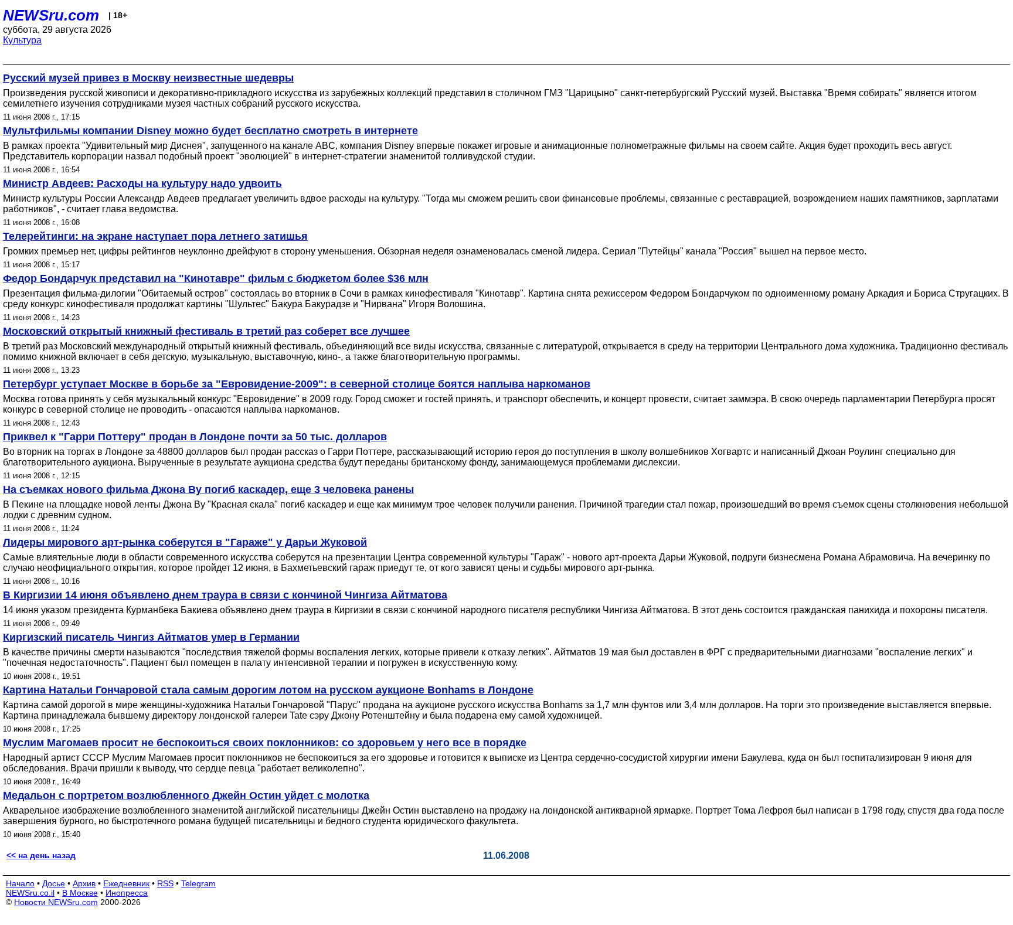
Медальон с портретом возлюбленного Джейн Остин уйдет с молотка (186, 795)
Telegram (198, 883)
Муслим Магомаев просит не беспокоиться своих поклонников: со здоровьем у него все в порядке (264, 743)
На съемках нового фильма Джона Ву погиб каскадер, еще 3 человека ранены (208, 489)
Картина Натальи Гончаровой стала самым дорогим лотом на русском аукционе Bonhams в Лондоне (268, 690)
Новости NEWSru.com (56, 902)
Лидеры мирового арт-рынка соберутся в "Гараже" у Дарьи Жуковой (185, 542)
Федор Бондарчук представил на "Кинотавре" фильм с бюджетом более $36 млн (216, 278)
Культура (22, 40)
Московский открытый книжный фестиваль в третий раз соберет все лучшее (206, 331)
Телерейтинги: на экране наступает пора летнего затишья (155, 236)
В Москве (80, 892)
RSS (165, 883)
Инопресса (127, 892)
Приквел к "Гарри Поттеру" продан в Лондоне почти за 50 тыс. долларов (195, 437)
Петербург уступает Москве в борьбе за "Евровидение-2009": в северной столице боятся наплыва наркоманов (296, 384)
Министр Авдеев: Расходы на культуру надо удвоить (142, 183)
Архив (84, 883)
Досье (53, 883)
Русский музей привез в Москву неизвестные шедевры (148, 78)
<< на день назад (41, 855)
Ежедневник (126, 883)
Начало (20, 883)
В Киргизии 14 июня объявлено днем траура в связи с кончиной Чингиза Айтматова (225, 595)
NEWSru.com (51, 15)
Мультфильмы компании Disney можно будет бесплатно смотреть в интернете (210, 131)
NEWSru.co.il (30, 892)
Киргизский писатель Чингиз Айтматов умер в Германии (151, 637)
